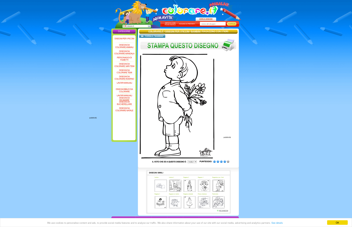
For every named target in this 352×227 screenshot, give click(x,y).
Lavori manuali (124, 83)
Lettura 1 (171, 177)
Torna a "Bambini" (154, 36)
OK (337, 222)
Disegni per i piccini (124, 38)
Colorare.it (130, 26)
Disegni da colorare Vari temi (124, 65)
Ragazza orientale (188, 194)
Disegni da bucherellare (124, 103)
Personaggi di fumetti (124, 58)
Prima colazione (202, 194)
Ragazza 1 (157, 194)
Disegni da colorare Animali (124, 46)
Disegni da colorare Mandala (124, 52)
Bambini (195, 31)
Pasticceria (215, 194)
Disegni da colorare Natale (124, 109)
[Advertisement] (100, 75)
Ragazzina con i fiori (218, 177)
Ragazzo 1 (201, 177)
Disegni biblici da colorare (124, 90)
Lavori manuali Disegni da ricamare (124, 96)
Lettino (157, 177)
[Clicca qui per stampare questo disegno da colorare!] (188, 53)
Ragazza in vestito (174, 194)
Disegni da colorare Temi (124, 71)
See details (277, 222)
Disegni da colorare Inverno (124, 77)
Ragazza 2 (186, 177)
